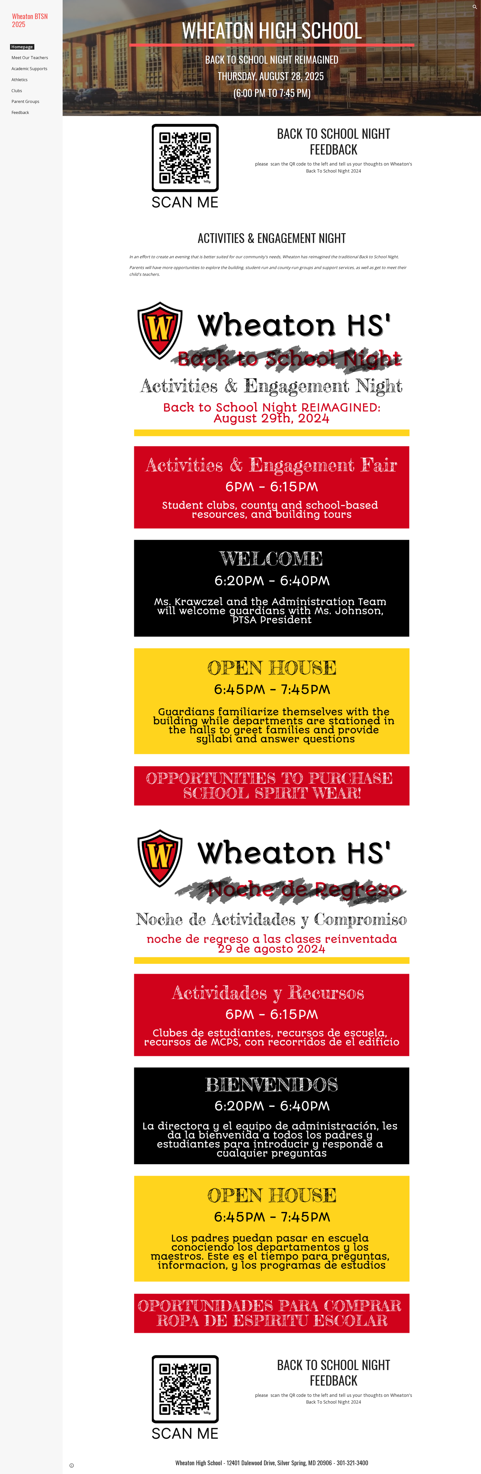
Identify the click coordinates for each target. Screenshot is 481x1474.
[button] (475, 7)
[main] (271, 32)
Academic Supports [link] (29, 68)
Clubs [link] (17, 90)
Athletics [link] (20, 79)
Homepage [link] (22, 47)
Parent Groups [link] (25, 101)
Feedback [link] (20, 112)
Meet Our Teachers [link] (30, 57)
